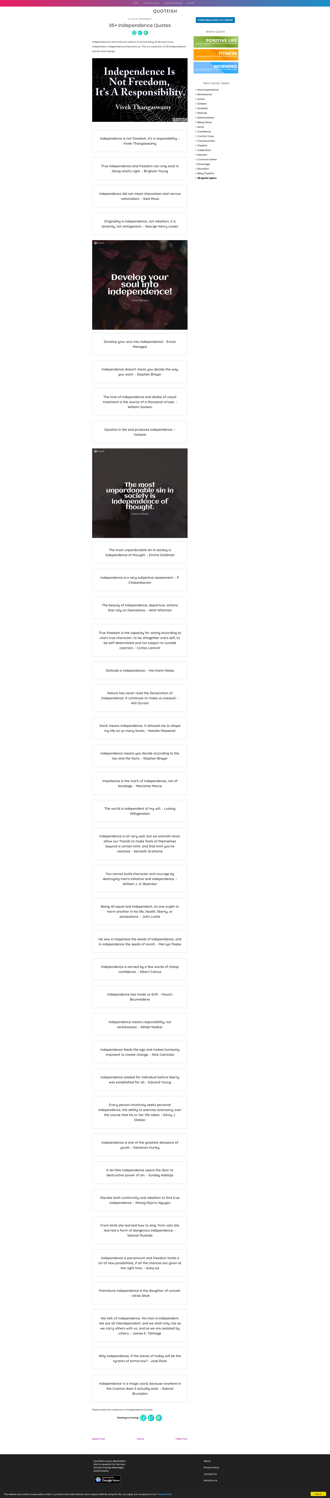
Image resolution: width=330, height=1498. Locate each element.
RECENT (191, 3)
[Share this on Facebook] (134, 32)
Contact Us (210, 1474)
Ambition (202, 108)
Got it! (318, 1494)
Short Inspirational (207, 89)
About (207, 1461)
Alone (200, 127)
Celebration (204, 150)
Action (201, 99)
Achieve (201, 103)
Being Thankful (205, 173)
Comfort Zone (205, 136)
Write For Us (210, 1480)
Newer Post (98, 1438)
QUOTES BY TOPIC (152, 3)
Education (203, 168)
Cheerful (202, 145)
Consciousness (206, 140)
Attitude (202, 113)
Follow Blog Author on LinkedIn (215, 20)
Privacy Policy (211, 1467)
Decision (202, 154)
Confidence (204, 131)
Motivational (204, 94)
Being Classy (204, 122)
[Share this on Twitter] (140, 32)
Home (135, 3)
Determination (205, 117)
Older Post (182, 1438)
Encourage (203, 164)
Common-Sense (207, 159)
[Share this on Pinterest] (146, 32)
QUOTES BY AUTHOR (173, 3)
